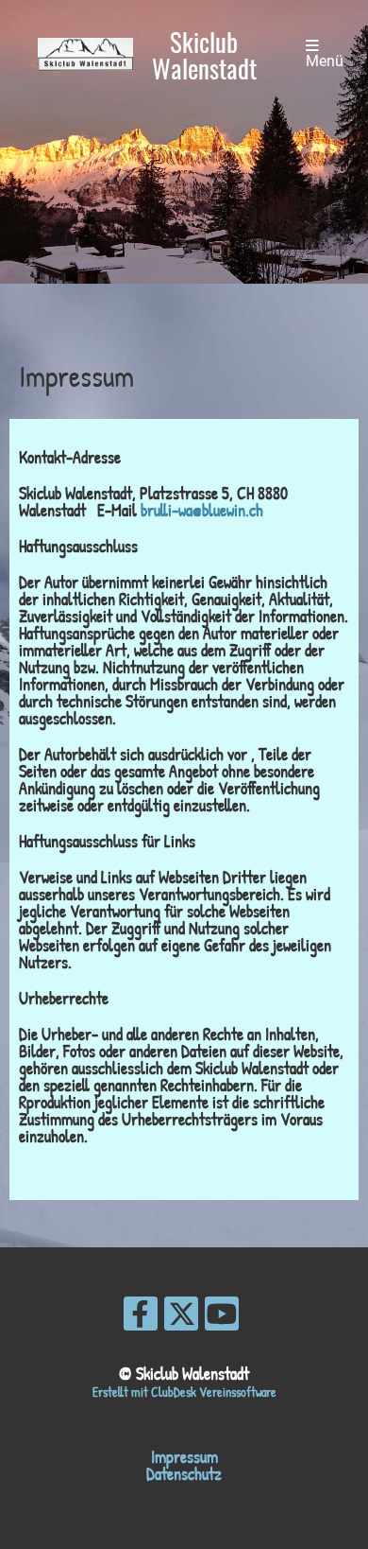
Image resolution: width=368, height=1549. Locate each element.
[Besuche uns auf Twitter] (181, 1318)
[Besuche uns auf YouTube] (222, 1318)
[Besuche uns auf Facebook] (141, 1318)
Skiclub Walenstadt (204, 54)
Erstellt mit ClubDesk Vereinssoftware (184, 1392)
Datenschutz (184, 1474)
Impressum (184, 1457)
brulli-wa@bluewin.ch (202, 510)
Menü (324, 61)
